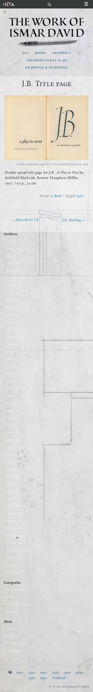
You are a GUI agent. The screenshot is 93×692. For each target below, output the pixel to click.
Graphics (62, 52)
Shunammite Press (75, 686)
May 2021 (12, 491)
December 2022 (16, 388)
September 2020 (16, 550)
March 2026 (14, 241)
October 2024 (15, 285)
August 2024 (14, 292)
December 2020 (16, 528)
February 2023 (15, 373)
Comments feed (16, 643)
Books (41, 52)
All (25, 52)
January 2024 (14, 329)
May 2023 (12, 359)
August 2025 (14, 248)
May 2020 (12, 572)
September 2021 (16, 462)
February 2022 (15, 447)
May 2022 (12, 432)
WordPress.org (15, 650)
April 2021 (13, 498)
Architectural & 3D (46, 60)
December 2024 (16, 277)
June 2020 (13, 565)
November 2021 (16, 454)
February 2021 (15, 513)
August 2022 (14, 410)
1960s (66, 672)
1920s (19, 672)
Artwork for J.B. (27, 219)
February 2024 (15, 322)
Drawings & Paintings (46, 67)
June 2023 (13, 351)
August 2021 (14, 469)
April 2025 (13, 263)
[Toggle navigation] (88, 4)
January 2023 (14, 381)
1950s (79, 196)
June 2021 (13, 484)
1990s (43, 678)
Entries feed (13, 636)
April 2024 (13, 314)
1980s (31, 678)
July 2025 (12, 256)
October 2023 (15, 336)
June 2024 (13, 300)
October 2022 (15, 395)
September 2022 (16, 403)
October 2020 (15, 543)
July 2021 (12, 476)
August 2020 (14, 557)
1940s (43, 672)
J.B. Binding (71, 220)
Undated (58, 678)
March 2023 (14, 366)
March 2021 (14, 506)
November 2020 (16, 535)
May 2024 (12, 307)
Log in (10, 628)
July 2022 (12, 418)
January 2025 (14, 270)
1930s (31, 672)
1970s (78, 672)
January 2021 (14, 521)
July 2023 (12, 344)
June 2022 (13, 425)
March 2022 (14, 440)
